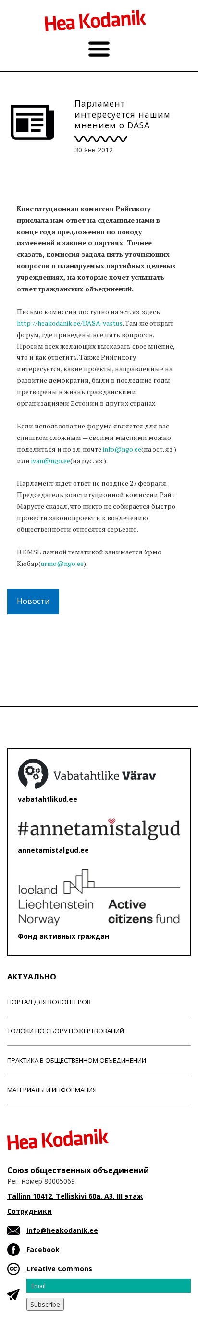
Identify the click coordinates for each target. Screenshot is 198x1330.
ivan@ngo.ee (50, 460)
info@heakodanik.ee (62, 1230)
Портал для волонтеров (49, 1001)
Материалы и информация (52, 1089)
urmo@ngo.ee (62, 563)
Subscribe (45, 1304)
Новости (33, 601)
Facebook (43, 1249)
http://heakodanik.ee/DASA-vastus (70, 322)
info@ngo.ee (122, 448)
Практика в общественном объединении (76, 1060)
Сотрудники (29, 1211)
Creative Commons (59, 1268)
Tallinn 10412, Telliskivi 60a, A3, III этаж (75, 1196)
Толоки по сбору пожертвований (65, 1031)
